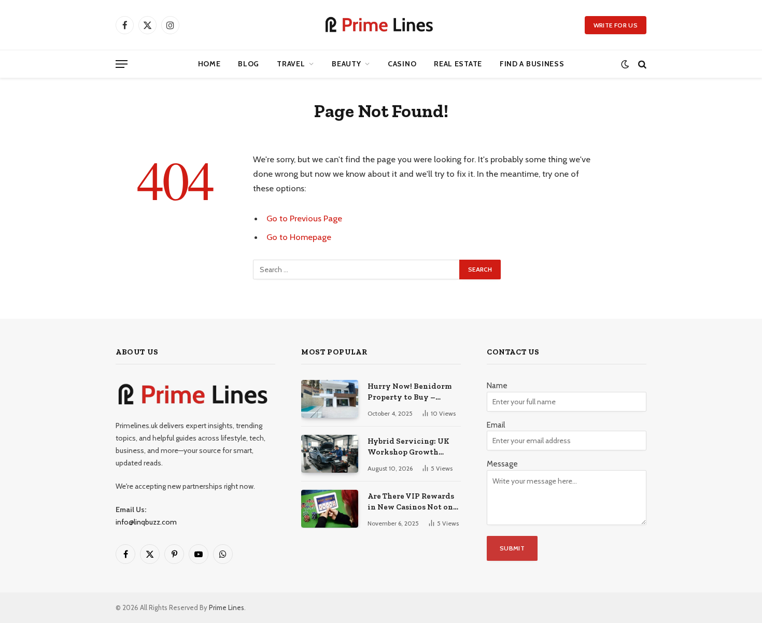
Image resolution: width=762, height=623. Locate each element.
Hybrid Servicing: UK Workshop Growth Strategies (408, 447)
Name (497, 385)
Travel (291, 63)
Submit (512, 548)
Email (496, 425)
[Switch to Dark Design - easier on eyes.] (624, 64)
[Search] (641, 64)
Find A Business (532, 63)
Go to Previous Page (304, 218)
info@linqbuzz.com (146, 522)
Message (502, 464)
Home (209, 63)
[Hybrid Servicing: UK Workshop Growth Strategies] (329, 454)
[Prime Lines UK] (381, 25)
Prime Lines (226, 607)
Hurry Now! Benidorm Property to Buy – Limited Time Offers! (409, 392)
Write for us (616, 25)
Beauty (346, 63)
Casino (402, 63)
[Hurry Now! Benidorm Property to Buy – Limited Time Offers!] (329, 399)
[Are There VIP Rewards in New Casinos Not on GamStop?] (329, 509)
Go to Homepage (298, 237)
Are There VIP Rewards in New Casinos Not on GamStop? (411, 502)
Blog (248, 63)
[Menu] (122, 64)
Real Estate (458, 63)
